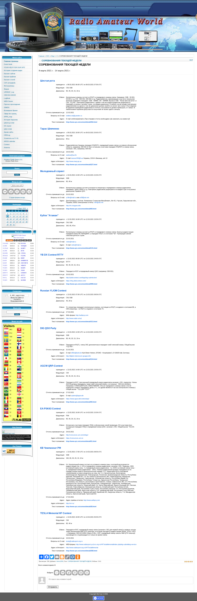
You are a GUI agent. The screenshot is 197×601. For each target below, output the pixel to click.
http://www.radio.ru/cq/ (74, 318)
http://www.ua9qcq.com (92, 500)
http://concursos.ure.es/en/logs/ (77, 435)
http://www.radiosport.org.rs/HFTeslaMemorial (82, 547)
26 (20, 222)
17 (14, 219)
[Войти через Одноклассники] (29, 191)
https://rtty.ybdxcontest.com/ (76, 281)
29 (7, 224)
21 (26, 219)
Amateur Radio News (11, 159)
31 (14, 224)
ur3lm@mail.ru (71, 197)
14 (26, 216)
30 (11, 224)
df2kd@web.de (76, 353)
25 (17, 222)
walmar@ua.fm (71, 155)
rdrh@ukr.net (98, 202)
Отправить (52, 587)
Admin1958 (59, 561)
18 (17, 219)
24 (14, 222)
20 (23, 219)
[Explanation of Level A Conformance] (8, 453)
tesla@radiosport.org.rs (74, 541)
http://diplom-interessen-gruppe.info (78, 356)
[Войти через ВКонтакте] (5, 191)
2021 (47, 56)
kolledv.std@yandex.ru (74, 116)
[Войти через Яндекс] (17, 191)
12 (20, 216)
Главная (41, 56)
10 (14, 216)
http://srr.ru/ (70, 503)
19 (20, 219)
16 (11, 219)
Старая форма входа (17, 197)
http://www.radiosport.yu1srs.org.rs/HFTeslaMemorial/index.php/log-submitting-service (106, 544)
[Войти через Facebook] (11, 191)
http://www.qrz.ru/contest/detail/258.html (81, 551)
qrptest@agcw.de (77, 395)
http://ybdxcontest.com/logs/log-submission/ (81, 277)
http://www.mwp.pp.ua (73, 161)
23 (11, 222)
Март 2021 (22, 208)
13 (23, 216)
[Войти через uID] (56, 572)
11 (17, 216)
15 (7, 219)
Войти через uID (17, 185)
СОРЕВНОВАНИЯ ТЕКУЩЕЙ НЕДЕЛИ (79, 561)
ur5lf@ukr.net (84, 197)
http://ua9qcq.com (82, 315)
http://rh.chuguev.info (73, 205)
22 (7, 222)
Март (53, 56)
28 (26, 222)
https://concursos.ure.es (74, 438)
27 (23, 222)
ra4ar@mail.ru (71, 242)
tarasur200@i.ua (77, 158)
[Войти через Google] (23, 191)
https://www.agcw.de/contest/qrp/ (77, 399)
